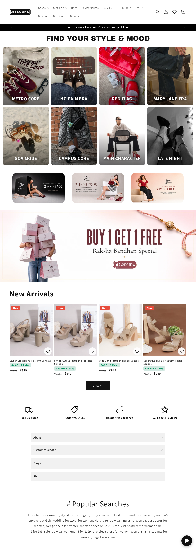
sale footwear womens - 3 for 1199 (67, 531)
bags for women (104, 537)
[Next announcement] (184, 27)
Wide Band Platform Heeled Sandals (119, 360)
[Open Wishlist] (174, 12)
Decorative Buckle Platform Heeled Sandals (163, 362)
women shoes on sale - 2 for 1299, (103, 526)
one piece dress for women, (111, 531)
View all (98, 386)
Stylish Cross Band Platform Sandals (30, 360)
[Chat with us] (186, 540)
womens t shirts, (142, 531)
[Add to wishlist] (48, 351)
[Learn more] (38, 188)
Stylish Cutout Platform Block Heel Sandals (73, 362)
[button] (43, 8)
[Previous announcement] (12, 27)
